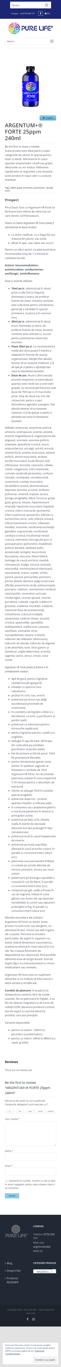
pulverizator (39, 187)
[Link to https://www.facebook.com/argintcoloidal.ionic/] (40, 13)
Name (9, 1150)
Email (9, 1165)
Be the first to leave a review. (22, 146)
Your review (12, 1119)
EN (48, 13)
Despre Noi (14, 1270)
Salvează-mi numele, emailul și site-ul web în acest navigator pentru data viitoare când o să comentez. (30, 1184)
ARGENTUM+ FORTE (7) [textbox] (45, 1272)
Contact (14, 13)
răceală (49, 187)
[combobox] (44, 1271)
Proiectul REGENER (12, 1280)
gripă (19, 187)
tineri (7, 190)
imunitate (27, 187)
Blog (9, 1263)
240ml (13, 187)
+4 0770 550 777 (27, 13)
